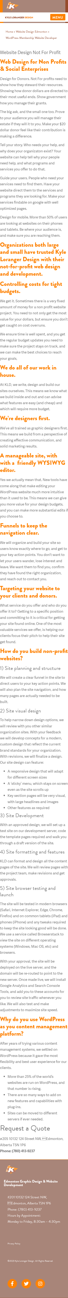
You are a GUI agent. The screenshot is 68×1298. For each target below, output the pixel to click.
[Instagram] (40, 1283)
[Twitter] (26, 1283)
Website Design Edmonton (31, 31)
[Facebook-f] (12, 1283)
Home (9, 31)
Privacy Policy (14, 1243)
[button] (57, 17)
